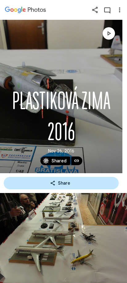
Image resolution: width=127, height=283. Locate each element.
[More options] (119, 10)
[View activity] (107, 10)
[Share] (95, 10)
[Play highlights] (108, 33)
